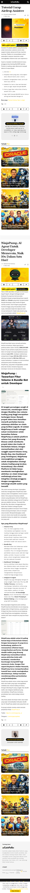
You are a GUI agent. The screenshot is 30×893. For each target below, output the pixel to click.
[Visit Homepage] (15, 2)
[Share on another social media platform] (26, 40)
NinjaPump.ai (16, 709)
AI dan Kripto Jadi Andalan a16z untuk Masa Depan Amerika (14, 226)
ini (10, 72)
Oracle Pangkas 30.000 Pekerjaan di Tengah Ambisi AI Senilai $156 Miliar (15, 162)
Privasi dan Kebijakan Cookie (20, 888)
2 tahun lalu (7, 16)
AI (5, 104)
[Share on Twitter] (15, 40)
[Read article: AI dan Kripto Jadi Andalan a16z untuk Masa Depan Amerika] (15, 220)
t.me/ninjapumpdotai (13, 716)
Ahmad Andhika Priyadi (10, 14)
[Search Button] (28, 2)
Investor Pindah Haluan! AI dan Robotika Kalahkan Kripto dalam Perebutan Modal (14, 204)
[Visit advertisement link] (15, 45)
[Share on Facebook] (20, 40)
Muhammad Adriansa (9, 263)
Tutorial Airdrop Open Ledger (16, 100)
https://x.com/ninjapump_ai (14, 713)
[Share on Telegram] (4, 40)
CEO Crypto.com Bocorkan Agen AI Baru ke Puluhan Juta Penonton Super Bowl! (13, 183)
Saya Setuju (15, 891)
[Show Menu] (2, 2)
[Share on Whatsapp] (9, 40)
